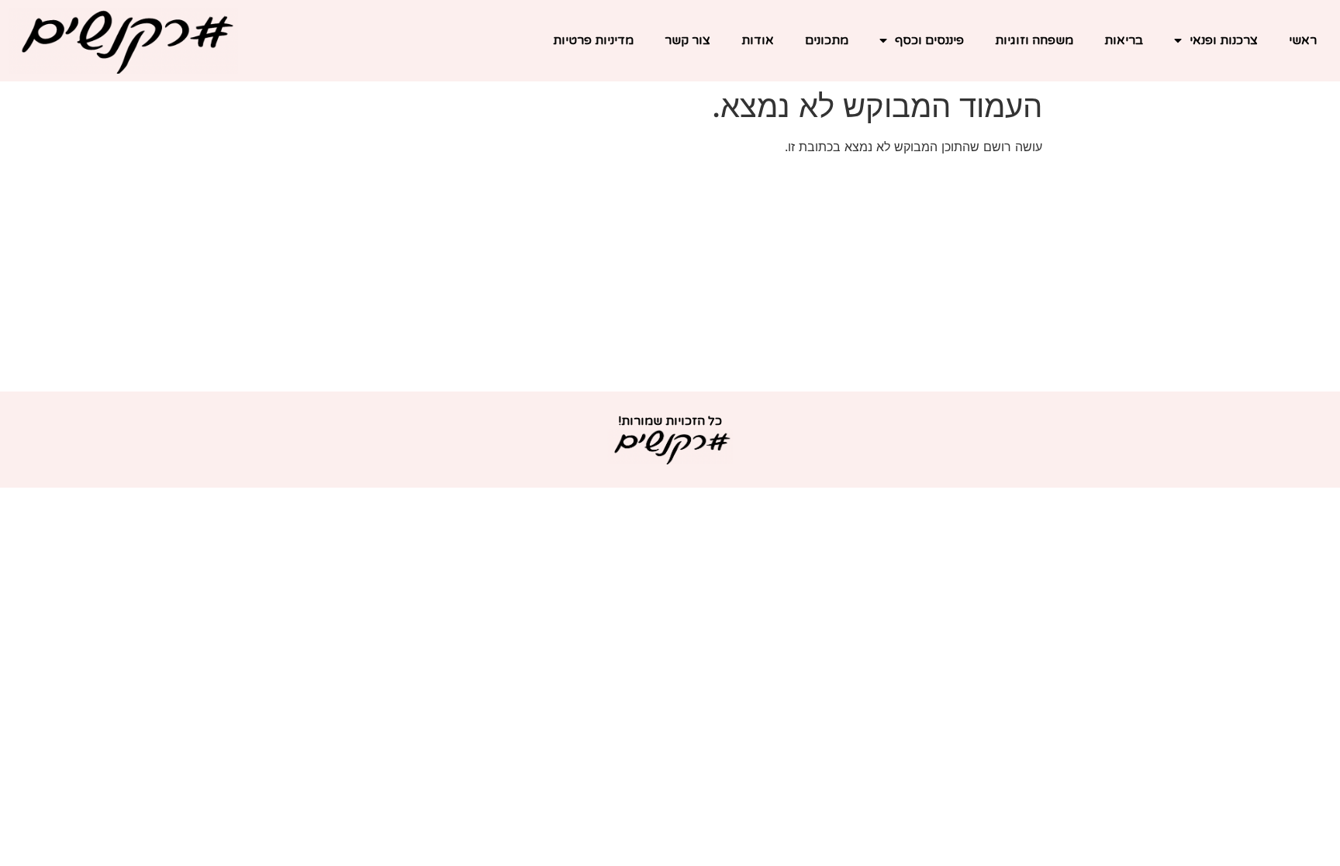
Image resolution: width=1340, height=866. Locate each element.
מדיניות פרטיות (593, 40)
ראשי (1303, 40)
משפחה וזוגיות (1034, 40)
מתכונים (826, 40)
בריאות (1123, 40)
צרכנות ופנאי (1224, 40)
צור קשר (687, 40)
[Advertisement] (670, 275)
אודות (757, 40)
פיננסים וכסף (929, 40)
